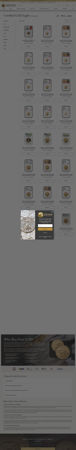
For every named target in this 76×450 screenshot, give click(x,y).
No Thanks (45, 232)
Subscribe (45, 229)
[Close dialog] (52, 212)
